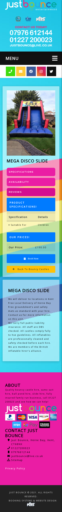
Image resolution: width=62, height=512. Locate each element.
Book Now (32, 258)
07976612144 (20, 452)
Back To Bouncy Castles (33, 269)
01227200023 (20, 448)
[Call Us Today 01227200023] (31, 32)
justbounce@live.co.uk (27, 456)
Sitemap (17, 460)
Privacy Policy (15, 468)
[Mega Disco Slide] (31, 123)
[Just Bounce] (31, 5)
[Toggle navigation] (55, 58)
